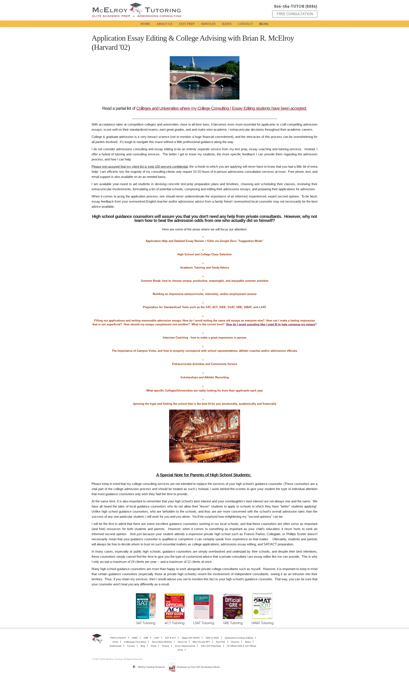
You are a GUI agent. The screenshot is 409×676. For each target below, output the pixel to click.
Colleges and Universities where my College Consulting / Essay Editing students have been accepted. (221, 108)
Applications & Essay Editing (239, 638)
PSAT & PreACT (118, 638)
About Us (182, 642)
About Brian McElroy (162, 642)
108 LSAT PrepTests (211, 646)
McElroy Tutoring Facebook (151, 667)
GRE (146, 638)
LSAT (156, 638)
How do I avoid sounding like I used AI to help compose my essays (270, 324)
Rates (248, 642)
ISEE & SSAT (212, 638)
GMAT (135, 638)
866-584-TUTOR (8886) (295, 6)
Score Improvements (185, 646)
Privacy (165, 646)
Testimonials (115, 646)
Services (235, 642)
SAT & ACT (170, 638)
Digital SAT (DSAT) (191, 638)
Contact (131, 646)
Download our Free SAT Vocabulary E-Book (198, 667)
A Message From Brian (135, 642)
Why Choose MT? (201, 642)
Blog (143, 646)
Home (115, 642)
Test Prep (220, 642)
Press (153, 646)
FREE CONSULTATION (295, 14)
